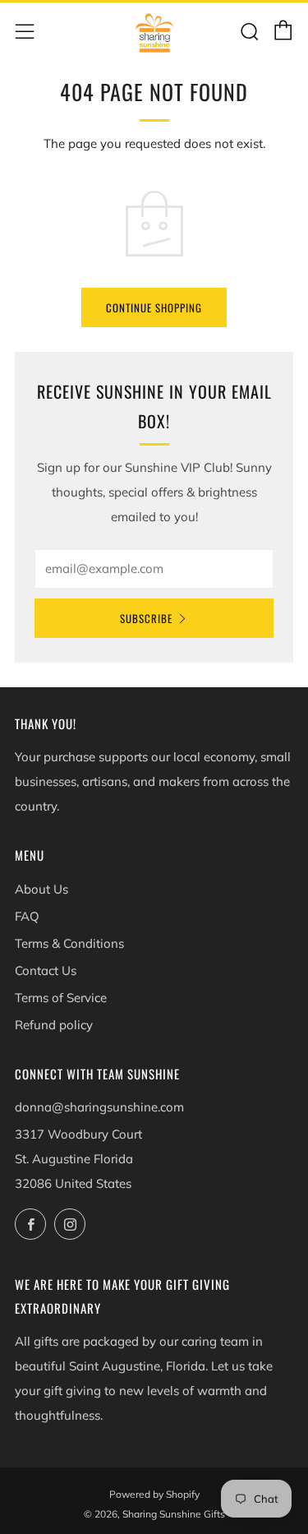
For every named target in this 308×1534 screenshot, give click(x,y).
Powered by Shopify (154, 1494)
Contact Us (45, 970)
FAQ (27, 916)
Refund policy (54, 1025)
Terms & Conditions (69, 943)
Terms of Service (61, 997)
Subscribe (146, 618)
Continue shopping (154, 307)
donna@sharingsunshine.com (99, 1107)
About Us (41, 889)
